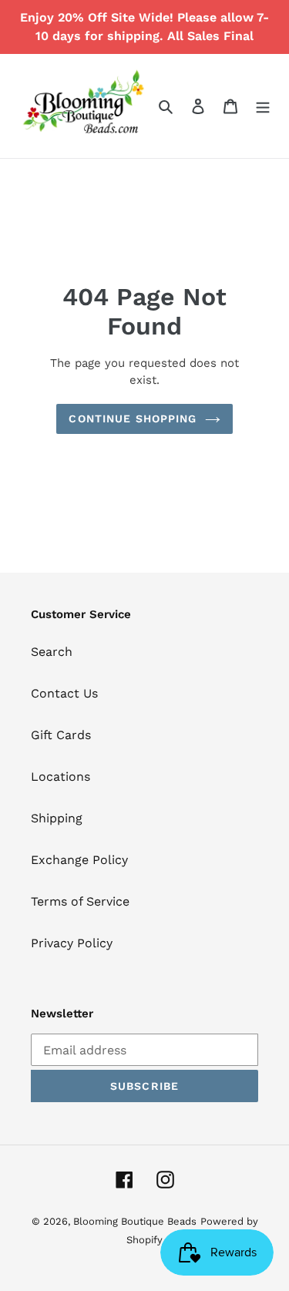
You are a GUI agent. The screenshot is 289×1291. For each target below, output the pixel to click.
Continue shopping (133, 418)
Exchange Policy (79, 859)
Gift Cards (61, 735)
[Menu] (263, 106)
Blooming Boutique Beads (135, 1221)
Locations (60, 776)
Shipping (56, 818)
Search (51, 651)
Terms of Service (80, 901)
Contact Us (64, 693)
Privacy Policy (72, 943)
